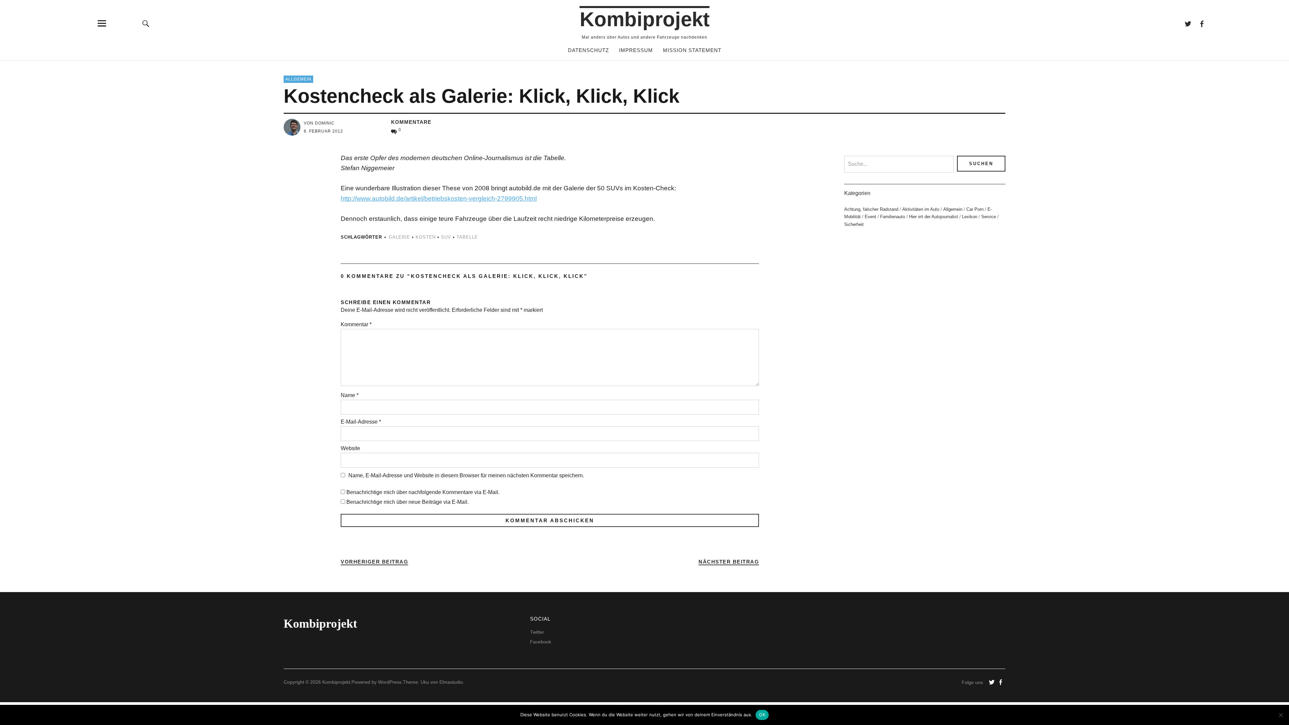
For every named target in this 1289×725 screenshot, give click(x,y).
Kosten (426, 237)
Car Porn (975, 209)
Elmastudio (451, 682)
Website (350, 448)
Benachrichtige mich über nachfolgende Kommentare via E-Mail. (422, 492)
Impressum (636, 50)
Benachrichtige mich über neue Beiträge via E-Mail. (407, 502)
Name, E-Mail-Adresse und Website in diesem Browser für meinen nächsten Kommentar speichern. (466, 475)
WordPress (389, 682)
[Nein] (1280, 715)
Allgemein (298, 79)
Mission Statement (692, 50)
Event (870, 216)
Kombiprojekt (645, 19)
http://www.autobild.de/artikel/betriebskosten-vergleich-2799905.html (439, 198)
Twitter (1187, 23)
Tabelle (467, 237)
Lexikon (969, 216)
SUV (446, 237)
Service (988, 216)
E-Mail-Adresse (361, 422)
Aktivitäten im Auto (920, 209)
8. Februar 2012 (323, 131)
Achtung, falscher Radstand (871, 209)
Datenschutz (588, 50)
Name (350, 395)
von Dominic (319, 123)
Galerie (399, 237)
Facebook (1201, 23)
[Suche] (146, 23)
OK (762, 714)
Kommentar (356, 324)
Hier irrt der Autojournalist (933, 216)
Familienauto (892, 216)
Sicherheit (854, 224)
